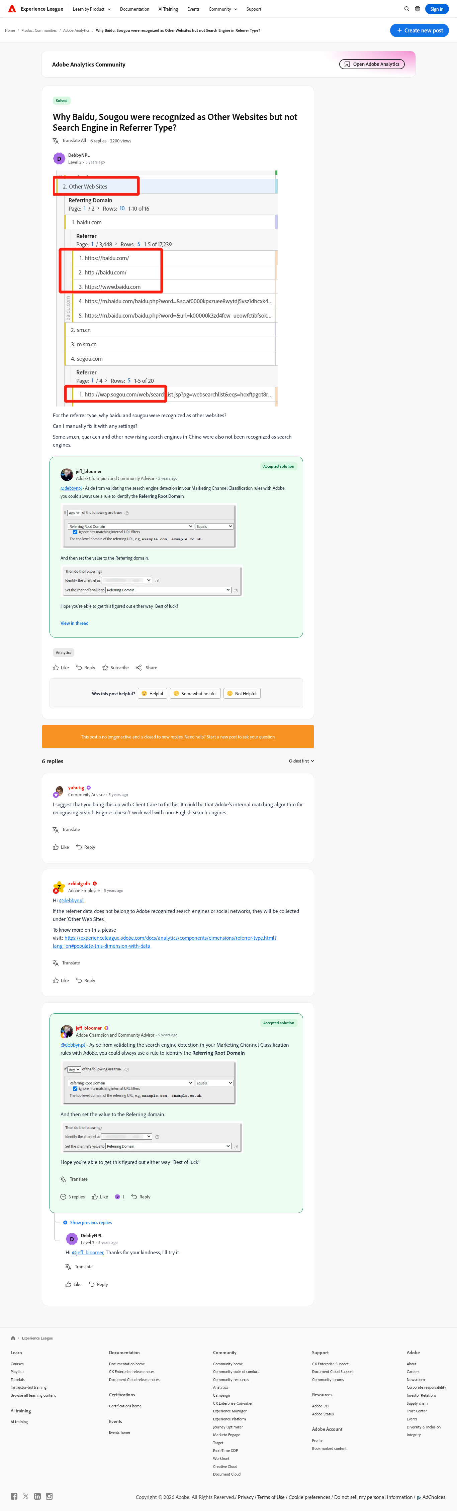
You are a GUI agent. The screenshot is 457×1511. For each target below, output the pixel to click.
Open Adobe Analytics (376, 64)
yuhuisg (76, 787)
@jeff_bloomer (87, 1252)
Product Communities (39, 30)
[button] (419, 30)
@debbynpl (71, 488)
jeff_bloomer (89, 471)
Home (10, 30)
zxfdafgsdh (79, 883)
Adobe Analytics (76, 30)
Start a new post (222, 736)
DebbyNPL (79, 155)
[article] (176, 818)
